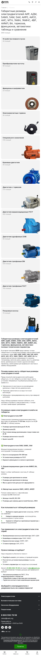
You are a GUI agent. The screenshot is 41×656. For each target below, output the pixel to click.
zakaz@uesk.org (7, 618)
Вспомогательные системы (11, 600)
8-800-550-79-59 (13, 568)
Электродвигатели (8, 596)
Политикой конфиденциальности (12, 640)
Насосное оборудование (10, 605)
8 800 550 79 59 (9, 615)
